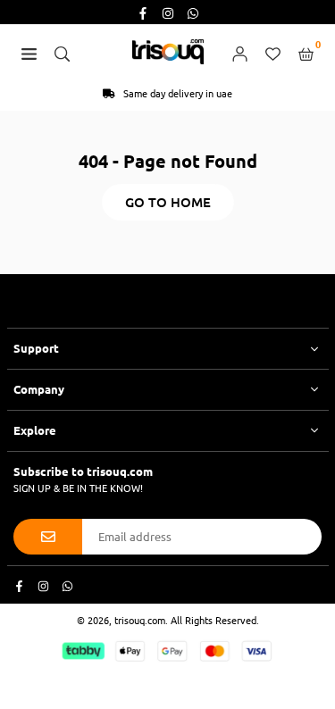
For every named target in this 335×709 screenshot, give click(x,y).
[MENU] (29, 52)
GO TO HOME (168, 202)
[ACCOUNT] (239, 52)
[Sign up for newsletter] (47, 537)
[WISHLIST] (272, 52)
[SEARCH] (62, 52)
